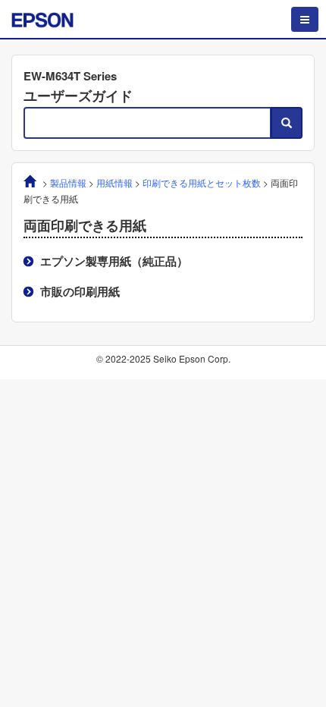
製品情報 (68, 182)
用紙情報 (114, 182)
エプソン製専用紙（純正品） (114, 261)
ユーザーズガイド (78, 95)
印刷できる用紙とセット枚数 (202, 182)
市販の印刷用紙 (80, 291)
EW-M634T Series (70, 76)
